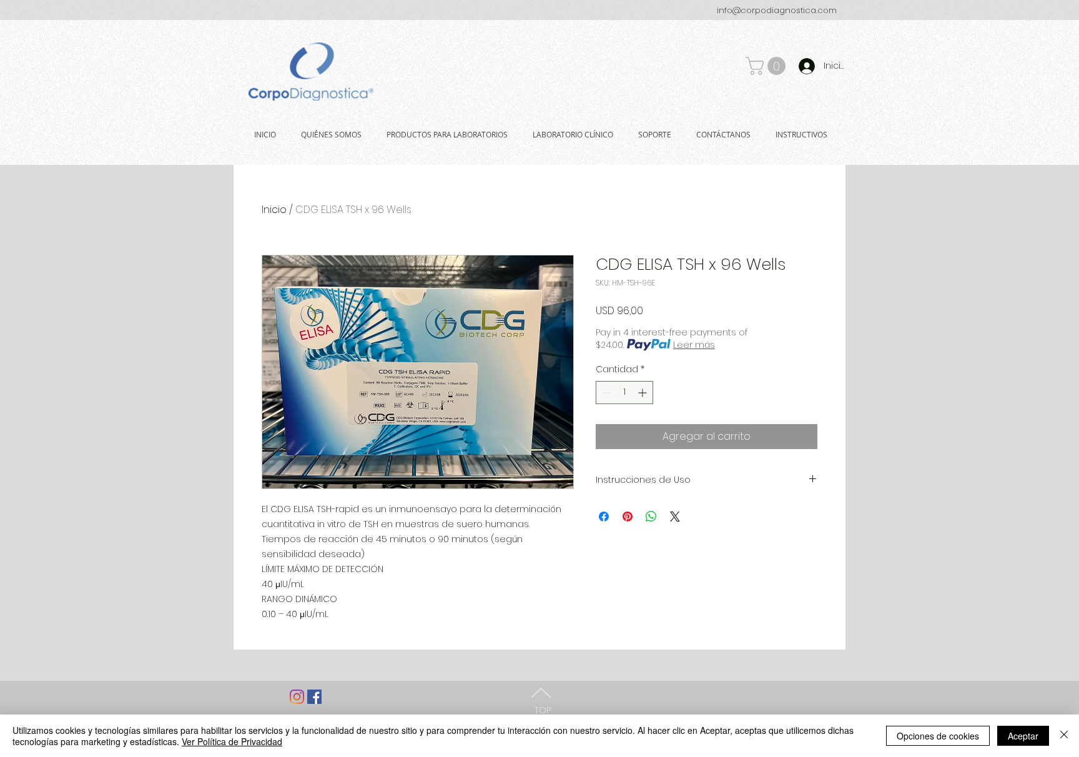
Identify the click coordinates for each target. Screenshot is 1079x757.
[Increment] (643, 392)
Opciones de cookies (938, 736)
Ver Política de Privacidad (232, 741)
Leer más (694, 345)
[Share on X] (675, 516)
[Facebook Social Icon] (314, 697)
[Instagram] (297, 697)
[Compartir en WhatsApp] (651, 516)
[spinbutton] (624, 392)
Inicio (274, 209)
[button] (768, 66)
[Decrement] (605, 392)
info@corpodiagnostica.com (777, 10)
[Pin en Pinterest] (627, 516)
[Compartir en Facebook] (603, 516)
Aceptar (1023, 736)
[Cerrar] (1064, 736)
